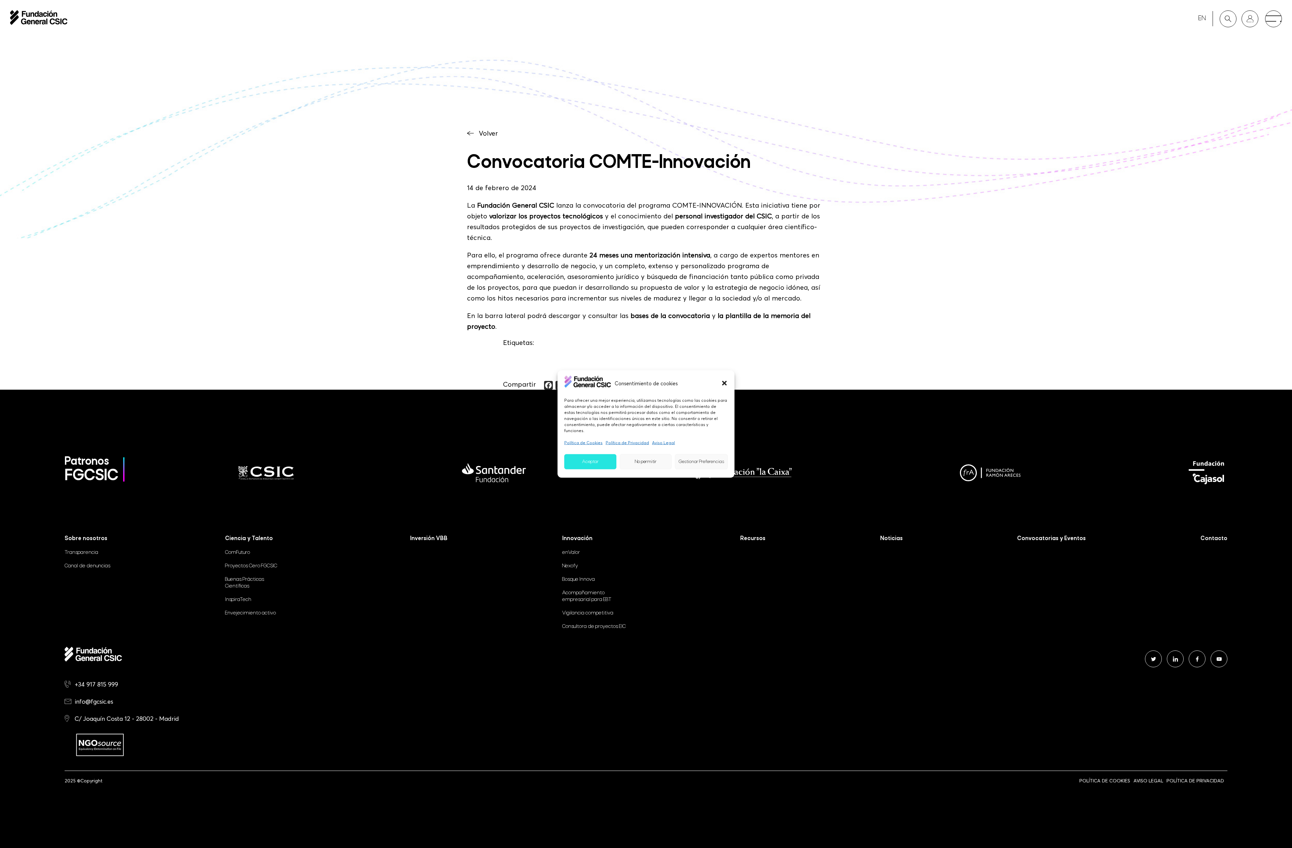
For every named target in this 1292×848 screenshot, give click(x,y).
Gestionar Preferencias (701, 461)
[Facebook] (548, 385)
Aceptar (590, 461)
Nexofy (570, 566)
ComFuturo (237, 552)
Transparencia (81, 552)
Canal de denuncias (87, 566)
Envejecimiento (250, 613)
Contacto (1213, 538)
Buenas (244, 583)
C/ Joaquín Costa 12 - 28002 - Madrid (127, 718)
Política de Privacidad (627, 442)
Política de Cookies (583, 442)
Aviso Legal (663, 442)
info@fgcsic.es (94, 701)
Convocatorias (1051, 538)
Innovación (577, 538)
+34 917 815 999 (96, 684)
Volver (488, 133)
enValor (571, 552)
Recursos (752, 538)
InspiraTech (238, 599)
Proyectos (251, 566)
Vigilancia (587, 613)
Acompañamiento (586, 596)
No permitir (645, 461)
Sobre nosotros (86, 538)
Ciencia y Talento (249, 538)
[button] (724, 383)
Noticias (891, 538)
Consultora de (594, 626)
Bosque (578, 579)
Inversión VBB (428, 538)
